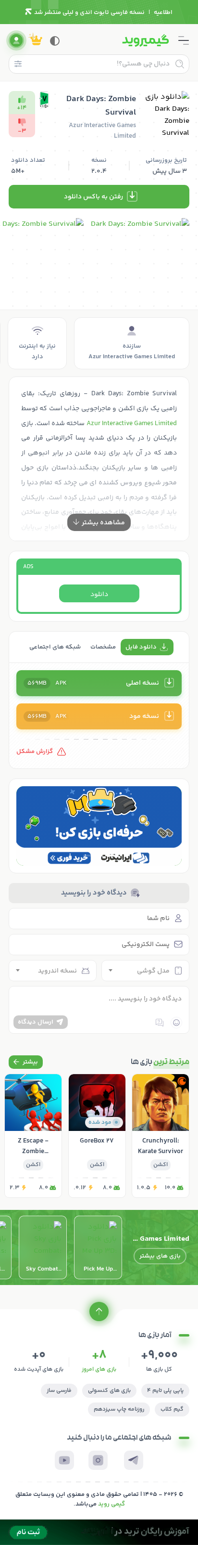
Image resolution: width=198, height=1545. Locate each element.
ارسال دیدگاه (35, 1022)
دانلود (99, 594)
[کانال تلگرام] (133, 1460)
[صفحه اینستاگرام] (98, 1460)
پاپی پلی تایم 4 (165, 1390)
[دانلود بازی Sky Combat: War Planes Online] (42, 1247)
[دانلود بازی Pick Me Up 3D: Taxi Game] (98, 1247)
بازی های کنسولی (109, 1390)
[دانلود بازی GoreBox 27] (97, 1135)
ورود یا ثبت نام (16, 40)
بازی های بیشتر (160, 1256)
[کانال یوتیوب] (64, 1460)
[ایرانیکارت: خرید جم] (99, 826)
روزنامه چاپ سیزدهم (119, 1409)
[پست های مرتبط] (26, 1062)
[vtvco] (99, 1532)
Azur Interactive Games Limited (132, 423)
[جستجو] (179, 64)
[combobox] (145, 970)
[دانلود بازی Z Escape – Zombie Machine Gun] (33, 1135)
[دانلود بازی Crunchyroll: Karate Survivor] (160, 1135)
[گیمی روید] (146, 40)
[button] (110, 856)
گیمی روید (111, 1504)
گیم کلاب (172, 1409)
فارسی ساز (59, 1390)
